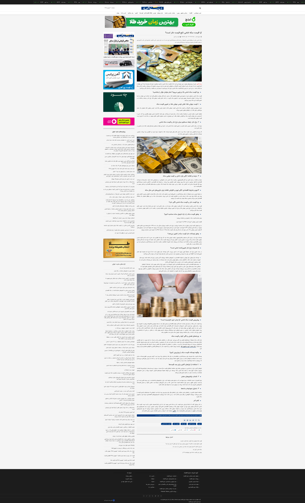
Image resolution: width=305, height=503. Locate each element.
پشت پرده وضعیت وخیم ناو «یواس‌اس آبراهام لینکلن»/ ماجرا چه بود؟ (119, 382)
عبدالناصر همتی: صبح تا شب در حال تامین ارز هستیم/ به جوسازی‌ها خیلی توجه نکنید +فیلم (119, 283)
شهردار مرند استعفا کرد (129, 370)
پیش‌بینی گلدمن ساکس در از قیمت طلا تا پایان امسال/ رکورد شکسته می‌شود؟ (119, 226)
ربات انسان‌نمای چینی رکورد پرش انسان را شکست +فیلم (122, 287)
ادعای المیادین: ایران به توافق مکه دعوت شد (124, 233)
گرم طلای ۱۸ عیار (187, 2)
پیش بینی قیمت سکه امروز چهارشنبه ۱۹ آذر (192, 452)
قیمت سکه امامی (166, 424)
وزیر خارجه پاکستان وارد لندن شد (127, 268)
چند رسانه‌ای (130, 13)
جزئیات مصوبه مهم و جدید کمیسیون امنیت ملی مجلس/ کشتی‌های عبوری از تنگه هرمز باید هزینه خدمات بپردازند (119, 416)
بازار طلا (183, 424)
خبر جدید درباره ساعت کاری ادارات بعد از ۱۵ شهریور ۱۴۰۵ (121, 168)
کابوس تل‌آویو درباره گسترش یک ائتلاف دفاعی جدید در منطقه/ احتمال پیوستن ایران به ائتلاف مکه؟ (120, 338)
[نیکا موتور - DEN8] (118, 63)
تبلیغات (152, 479)
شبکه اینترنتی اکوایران (193, 481)
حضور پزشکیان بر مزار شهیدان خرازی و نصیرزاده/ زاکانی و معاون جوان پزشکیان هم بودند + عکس (119, 399)
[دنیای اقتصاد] (152, 8)
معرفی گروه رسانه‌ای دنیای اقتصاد (190, 476)
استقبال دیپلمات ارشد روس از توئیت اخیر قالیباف (123, 218)
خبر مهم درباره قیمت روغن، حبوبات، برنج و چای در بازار (121, 197)
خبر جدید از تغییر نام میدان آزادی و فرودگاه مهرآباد (122, 179)
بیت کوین (242, 2)
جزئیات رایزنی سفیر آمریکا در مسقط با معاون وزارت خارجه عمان (120, 347)
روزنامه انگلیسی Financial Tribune (168, 491)
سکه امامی (127, 2)
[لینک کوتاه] (199, 420)
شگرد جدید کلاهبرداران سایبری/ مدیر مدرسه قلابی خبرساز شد (120, 311)
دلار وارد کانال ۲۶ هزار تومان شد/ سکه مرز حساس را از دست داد (187, 447)
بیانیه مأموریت (128, 479)
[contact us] (147, 496)
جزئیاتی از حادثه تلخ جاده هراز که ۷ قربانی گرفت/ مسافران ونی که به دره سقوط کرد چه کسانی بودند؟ (118, 190)
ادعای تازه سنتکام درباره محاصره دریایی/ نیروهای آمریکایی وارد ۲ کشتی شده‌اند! (119, 295)
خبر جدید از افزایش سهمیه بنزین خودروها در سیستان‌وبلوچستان (120, 194)
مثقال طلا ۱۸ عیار (166, 2)
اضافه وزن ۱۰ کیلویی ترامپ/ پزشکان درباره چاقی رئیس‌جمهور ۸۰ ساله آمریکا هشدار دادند (119, 279)
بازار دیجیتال (160, 13)
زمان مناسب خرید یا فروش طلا (188, 346)
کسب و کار (123, 13)
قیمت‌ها (141, 13)
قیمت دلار (176, 424)
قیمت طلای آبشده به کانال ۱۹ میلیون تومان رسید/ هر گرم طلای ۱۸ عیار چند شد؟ (184, 444)
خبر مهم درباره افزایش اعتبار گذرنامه (126, 424)
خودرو (154, 13)
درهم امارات (259, 2)
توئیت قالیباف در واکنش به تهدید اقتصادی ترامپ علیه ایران (121, 427)
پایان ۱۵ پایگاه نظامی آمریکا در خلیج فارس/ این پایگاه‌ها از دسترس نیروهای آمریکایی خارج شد (119, 351)
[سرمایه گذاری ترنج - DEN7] (152, 22)
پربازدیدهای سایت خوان (118, 132)
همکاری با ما (151, 487)
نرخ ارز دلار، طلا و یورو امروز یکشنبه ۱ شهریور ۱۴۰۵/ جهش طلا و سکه (119, 452)
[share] (149, 496)
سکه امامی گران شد (197, 449)
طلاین (174, 411)
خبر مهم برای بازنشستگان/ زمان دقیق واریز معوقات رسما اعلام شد (119, 154)
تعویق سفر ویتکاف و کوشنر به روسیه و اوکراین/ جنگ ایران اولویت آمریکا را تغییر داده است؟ (119, 373)
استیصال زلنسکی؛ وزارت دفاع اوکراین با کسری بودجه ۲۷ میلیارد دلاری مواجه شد (119, 387)
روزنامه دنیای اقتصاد (193, 479)
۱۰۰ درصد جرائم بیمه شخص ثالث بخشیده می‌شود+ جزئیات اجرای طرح (119, 420)
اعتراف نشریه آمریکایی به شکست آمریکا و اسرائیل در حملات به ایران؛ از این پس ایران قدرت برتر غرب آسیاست (119, 358)
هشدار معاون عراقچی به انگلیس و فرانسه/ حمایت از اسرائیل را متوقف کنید (120, 214)
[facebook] (196, 420)
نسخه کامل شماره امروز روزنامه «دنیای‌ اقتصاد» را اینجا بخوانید (118, 57)
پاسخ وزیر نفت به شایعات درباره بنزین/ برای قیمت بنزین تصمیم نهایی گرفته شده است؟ (120, 221)
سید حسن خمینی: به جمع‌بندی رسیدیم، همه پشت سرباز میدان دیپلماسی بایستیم (120, 140)
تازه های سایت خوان (118, 264)
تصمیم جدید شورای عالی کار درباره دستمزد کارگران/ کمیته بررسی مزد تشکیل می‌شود (119, 394)
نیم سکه (89, 2)
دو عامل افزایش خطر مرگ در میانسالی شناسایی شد (123, 144)
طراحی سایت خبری (109, 500)
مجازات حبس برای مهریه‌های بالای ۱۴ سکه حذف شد (122, 166)
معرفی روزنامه (129, 476)
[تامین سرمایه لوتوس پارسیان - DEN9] (118, 102)
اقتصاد (190, 13)
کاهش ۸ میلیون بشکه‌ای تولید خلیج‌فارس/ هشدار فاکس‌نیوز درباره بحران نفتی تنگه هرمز (119, 307)
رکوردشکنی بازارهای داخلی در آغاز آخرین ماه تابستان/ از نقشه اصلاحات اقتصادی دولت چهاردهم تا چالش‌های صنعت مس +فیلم (119, 300)
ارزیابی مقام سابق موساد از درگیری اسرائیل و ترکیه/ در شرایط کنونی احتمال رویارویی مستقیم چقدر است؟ (119, 209)
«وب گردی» (190, 415)
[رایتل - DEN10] (118, 121)
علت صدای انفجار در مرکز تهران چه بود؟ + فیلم (123, 171)
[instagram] (161, 496)
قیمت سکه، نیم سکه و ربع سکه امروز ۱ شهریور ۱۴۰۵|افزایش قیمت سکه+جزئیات (119, 464)
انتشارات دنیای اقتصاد (171, 476)
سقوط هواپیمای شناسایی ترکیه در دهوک (125, 362)
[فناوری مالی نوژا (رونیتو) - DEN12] (118, 248)
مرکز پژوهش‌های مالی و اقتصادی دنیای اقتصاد (167, 485)
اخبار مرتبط (169, 437)
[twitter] (193, 420)
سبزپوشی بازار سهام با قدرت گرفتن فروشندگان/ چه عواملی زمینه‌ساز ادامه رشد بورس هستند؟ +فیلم (119, 404)
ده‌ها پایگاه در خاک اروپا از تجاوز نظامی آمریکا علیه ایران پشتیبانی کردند (119, 182)
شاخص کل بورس (224, 2)
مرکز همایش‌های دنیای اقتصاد (169, 479)
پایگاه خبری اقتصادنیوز (193, 487)
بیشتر (117, 13)
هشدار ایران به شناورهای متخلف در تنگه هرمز (124, 271)
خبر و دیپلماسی (197, 13)
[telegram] (187, 420)
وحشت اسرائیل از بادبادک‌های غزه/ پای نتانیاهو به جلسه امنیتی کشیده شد (120, 366)
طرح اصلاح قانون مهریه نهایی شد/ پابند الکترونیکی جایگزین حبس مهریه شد (119, 157)
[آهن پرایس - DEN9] (118, 80)
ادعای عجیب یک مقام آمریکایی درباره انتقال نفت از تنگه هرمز (120, 322)
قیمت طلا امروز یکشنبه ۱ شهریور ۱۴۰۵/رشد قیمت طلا (122, 460)
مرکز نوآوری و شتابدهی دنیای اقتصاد (168, 481)
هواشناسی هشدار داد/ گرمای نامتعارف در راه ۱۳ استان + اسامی (120, 342)
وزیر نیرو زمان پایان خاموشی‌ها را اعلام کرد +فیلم (123, 304)
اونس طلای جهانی (145, 2)
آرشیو (136, 13)
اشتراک (152, 481)
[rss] (152, 496)
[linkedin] (190, 420)
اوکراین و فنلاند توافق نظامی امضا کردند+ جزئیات (123, 436)
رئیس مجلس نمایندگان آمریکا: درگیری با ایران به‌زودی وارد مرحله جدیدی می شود (120, 274)
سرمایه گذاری (192, 424)
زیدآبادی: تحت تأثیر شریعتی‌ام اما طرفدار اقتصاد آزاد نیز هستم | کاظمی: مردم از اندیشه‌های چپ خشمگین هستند (120, 136)
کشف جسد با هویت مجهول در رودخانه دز (124, 328)
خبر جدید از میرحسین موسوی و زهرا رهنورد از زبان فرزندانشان (120, 230)
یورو (275, 2)
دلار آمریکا (205, 2)
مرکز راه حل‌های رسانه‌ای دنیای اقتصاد (167, 489)
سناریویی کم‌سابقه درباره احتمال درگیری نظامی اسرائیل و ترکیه (120, 325)
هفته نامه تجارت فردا (193, 484)
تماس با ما (151, 476)
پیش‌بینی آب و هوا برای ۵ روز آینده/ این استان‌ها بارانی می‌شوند (119, 186)
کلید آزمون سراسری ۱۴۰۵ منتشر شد (126, 412)
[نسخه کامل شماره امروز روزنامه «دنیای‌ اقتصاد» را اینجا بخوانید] (118, 43)
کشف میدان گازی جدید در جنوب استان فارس (124, 391)
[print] (184, 420)
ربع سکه (291, 2)
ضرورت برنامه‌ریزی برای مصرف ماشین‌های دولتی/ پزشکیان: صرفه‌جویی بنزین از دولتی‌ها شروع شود (121, 378)
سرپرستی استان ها (150, 484)
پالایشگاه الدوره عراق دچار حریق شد (126, 445)
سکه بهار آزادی (108, 2)
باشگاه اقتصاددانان (148, 13)
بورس (178, 13)
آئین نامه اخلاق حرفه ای (126, 481)
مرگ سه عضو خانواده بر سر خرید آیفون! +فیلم (124, 355)
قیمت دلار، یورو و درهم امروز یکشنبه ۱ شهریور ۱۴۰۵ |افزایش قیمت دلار (119, 456)
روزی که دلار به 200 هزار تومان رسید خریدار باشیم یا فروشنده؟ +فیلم (119, 344)
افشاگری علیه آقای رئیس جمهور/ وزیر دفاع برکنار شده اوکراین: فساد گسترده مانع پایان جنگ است (119, 162)
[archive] (144, 496)
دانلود (139, 172)
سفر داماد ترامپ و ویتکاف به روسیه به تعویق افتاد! (122, 448)
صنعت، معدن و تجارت (169, 13)
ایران (199, 424)
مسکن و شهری (184, 13)
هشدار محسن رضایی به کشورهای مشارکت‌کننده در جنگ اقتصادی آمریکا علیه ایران (119, 291)
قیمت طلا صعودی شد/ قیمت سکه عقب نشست (191, 441)
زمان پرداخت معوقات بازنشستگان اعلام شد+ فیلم (123, 206)
